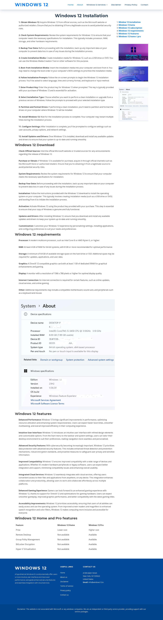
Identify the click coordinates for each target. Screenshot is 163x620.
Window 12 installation (130, 22)
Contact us (64, 595)
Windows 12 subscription (130, 28)
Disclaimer (116, 5)
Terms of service (66, 586)
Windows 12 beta (127, 25)
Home (71, 5)
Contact (144, 5)
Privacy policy (65, 590)
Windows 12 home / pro (130, 36)
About (80, 5)
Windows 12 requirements (131, 30)
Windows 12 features (129, 33)
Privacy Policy (131, 5)
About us (63, 577)
